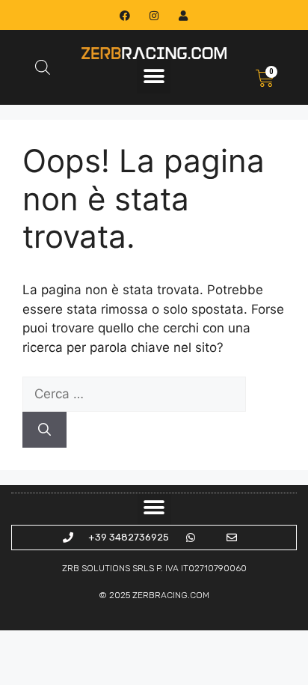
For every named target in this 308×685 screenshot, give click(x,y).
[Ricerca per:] (134, 393)
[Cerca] (44, 430)
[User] (183, 15)
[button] (153, 77)
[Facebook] (124, 15)
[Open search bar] (42, 67)
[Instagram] (153, 15)
